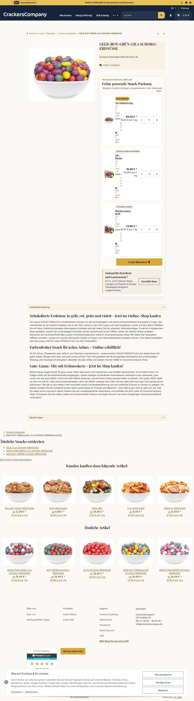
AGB (101, 635)
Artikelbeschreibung (40, 307)
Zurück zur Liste (36, 33)
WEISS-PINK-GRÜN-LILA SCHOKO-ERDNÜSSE (29, 451)
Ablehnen (163, 690)
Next (186, 496)
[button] (170, 15)
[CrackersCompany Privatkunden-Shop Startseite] (25, 15)
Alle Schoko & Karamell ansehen (16, 459)
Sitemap (185, 8)
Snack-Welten (70, 614)
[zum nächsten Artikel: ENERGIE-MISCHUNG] (164, 33)
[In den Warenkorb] (62, 302)
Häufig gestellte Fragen (38, 619)
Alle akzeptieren (163, 674)
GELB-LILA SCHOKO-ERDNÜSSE (22, 447)
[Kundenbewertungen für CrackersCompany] (42, 666)
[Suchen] (161, 15)
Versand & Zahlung (108, 614)
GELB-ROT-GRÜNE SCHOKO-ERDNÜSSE (26, 454)
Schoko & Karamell (15, 432)
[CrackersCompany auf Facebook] (190, 3)
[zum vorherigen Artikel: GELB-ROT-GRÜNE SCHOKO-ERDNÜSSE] (158, 33)
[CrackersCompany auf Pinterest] (186, 3)
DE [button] (172, 8)
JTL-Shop (177, 697)
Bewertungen (36, 417)
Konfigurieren (163, 682)
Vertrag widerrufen (73, 651)
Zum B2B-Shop (149, 281)
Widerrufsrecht (106, 630)
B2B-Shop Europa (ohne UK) (114, 641)
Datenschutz (31, 691)
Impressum (16, 691)
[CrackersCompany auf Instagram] (182, 3)
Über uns (31, 614)
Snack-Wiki (68, 619)
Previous (7, 496)
